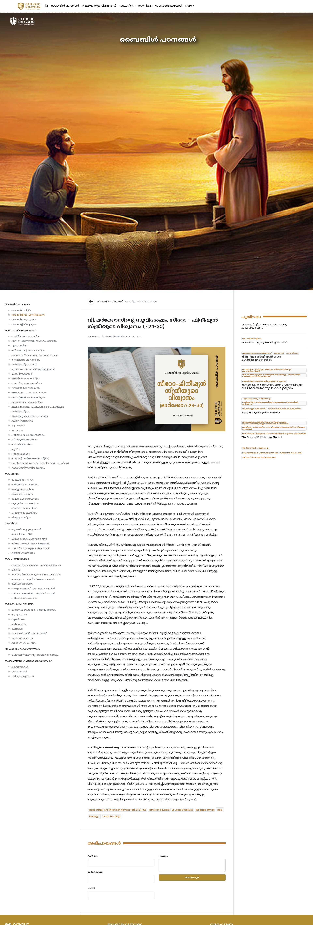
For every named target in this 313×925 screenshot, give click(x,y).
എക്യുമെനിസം (20, 345)
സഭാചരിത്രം (127, 6)
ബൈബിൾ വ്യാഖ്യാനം (23, 319)
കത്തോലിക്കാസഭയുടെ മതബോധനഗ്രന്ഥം (36, 574)
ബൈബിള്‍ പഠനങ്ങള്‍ (65, 6)
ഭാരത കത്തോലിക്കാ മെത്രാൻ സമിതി (33, 593)
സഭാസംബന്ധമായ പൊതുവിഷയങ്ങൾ (33, 610)
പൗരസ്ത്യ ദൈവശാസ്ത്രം (26, 383)
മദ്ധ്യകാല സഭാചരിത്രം (24, 508)
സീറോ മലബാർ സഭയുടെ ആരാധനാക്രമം (29, 660)
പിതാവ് (15, 569)
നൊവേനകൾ (19, 671)
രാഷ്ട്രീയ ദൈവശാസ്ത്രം (26, 336)
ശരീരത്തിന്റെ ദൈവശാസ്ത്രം (28, 350)
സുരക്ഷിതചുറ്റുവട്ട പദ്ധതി (26, 529)
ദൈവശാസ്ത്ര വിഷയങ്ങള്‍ (99, 6)
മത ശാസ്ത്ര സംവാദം (24, 643)
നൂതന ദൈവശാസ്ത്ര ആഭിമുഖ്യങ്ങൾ (32, 369)
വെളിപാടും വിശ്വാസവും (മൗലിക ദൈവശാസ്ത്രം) (40, 463)
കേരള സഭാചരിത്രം (22, 489)
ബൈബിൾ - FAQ (21, 310)
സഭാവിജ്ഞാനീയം (22, 444)
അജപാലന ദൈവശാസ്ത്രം (27, 402)
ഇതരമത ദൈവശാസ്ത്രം (26, 388)
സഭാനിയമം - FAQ (21, 534)
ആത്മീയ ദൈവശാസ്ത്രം (25, 378)
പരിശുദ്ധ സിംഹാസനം (24, 598)
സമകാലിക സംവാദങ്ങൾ (19, 604)
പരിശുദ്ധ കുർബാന (22, 676)
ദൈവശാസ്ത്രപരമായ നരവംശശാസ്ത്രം (35, 355)
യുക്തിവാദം (18, 619)
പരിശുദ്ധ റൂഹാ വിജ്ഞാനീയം (28, 435)
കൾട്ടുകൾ (17, 628)
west (91, 301)
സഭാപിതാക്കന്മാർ (21, 373)
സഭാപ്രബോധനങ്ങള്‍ (169, 6)
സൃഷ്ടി (15, 449)
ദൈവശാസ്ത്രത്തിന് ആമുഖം (28, 468)
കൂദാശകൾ (18, 425)
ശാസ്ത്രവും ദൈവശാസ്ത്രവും (22, 649)
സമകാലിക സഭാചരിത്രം (25, 498)
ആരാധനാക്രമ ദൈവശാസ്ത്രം (29, 392)
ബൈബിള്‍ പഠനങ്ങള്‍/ (110, 301)
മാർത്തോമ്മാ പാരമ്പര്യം (25, 484)
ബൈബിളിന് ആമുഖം (23, 324)
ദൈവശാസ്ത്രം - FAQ (24, 364)
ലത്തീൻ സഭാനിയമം (23, 553)
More (188, 6)
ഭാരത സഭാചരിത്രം (22, 494)
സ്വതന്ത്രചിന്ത (19, 614)
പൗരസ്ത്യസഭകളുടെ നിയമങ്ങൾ (30, 548)
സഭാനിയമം (145, 6)
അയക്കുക (192, 877)
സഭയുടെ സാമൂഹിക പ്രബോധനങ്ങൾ (33, 579)
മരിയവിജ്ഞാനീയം (22, 421)
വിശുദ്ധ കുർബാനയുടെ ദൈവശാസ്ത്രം (34, 341)
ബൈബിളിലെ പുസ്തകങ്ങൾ (28, 314)
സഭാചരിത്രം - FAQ (22, 479)
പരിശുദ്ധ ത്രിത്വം (20, 453)
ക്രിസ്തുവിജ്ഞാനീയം (24, 439)
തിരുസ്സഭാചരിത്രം (21, 517)
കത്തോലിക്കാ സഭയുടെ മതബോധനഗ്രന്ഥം (36, 565)
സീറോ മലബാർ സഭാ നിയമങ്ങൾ (30, 543)
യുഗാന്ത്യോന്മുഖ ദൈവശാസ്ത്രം (29, 416)
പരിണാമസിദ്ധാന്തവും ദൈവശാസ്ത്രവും (34, 654)
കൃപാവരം (17, 430)
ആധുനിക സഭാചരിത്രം (24, 503)
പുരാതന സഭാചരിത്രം (24, 512)
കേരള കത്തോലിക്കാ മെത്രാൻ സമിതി (33, 588)
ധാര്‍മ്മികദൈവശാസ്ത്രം (25, 359)
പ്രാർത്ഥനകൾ (19, 667)
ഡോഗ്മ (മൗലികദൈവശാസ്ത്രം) (30, 458)
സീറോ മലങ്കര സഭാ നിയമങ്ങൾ (29, 539)
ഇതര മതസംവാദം (22, 638)
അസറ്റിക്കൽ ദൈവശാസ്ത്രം (28, 397)
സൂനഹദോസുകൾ (22, 583)
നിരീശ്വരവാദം (19, 624)
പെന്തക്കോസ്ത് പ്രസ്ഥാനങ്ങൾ (29, 633)
